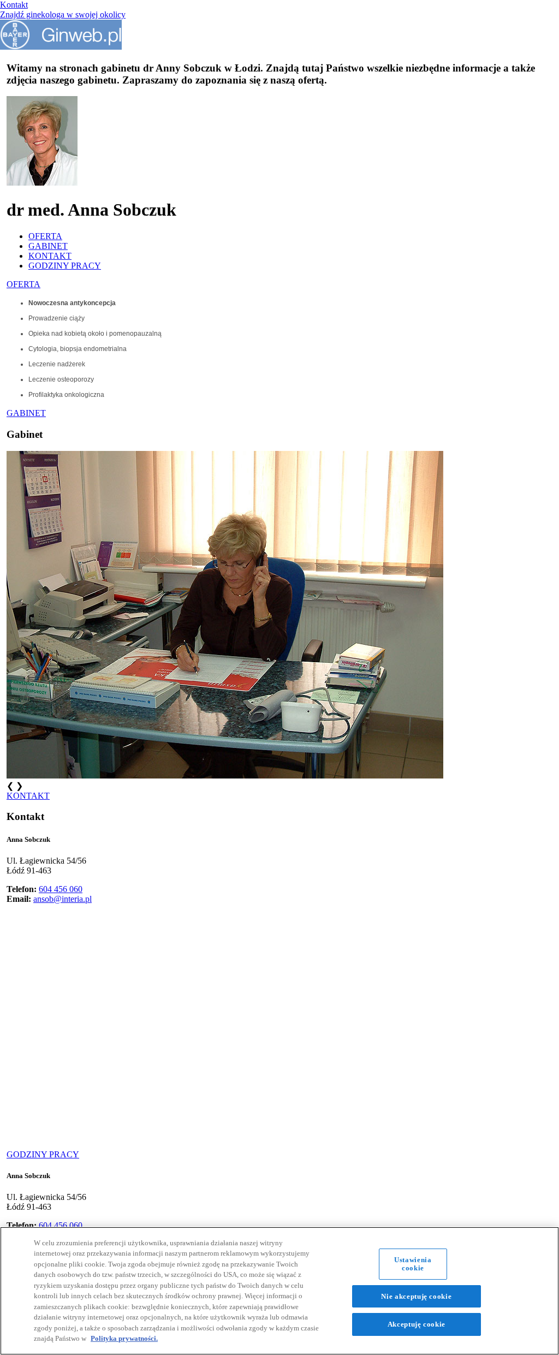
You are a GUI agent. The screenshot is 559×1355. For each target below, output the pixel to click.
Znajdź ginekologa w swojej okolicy (63, 14)
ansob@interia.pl (62, 899)
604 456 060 (60, 889)
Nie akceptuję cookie (416, 1296)
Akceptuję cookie (416, 1324)
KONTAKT (50, 255)
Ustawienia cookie (413, 1264)
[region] (279, 1291)
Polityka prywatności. (124, 1338)
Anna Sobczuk (28, 839)
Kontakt (14, 4)
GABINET (48, 246)
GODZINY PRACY (64, 265)
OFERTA (45, 236)
